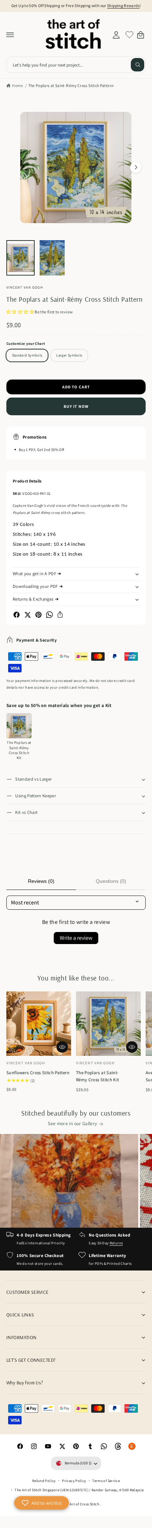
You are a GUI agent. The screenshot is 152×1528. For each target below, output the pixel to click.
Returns (116, 1242)
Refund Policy (44, 1480)
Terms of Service (106, 1480)
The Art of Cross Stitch (81, 1503)
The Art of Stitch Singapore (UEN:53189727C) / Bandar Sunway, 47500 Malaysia (79, 1489)
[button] (10, 35)
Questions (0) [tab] (111, 881)
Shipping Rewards (123, 5)
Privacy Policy (74, 1480)
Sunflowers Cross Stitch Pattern (38, 1073)
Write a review (76, 938)
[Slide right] (135, 167)
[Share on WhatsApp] (49, 615)
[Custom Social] (132, 1447)
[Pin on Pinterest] (38, 615)
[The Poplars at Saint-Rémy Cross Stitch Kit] (19, 726)
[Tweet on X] (27, 615)
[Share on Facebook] (17, 615)
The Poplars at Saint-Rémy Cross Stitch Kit (97, 1076)
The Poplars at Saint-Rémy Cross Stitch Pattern (71, 85)
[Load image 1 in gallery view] (20, 258)
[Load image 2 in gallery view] (52, 258)
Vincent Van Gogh (24, 287)
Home (17, 85)
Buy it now (76, 406)
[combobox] (76, 65)
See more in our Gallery (72, 1123)
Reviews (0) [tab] (41, 881)
